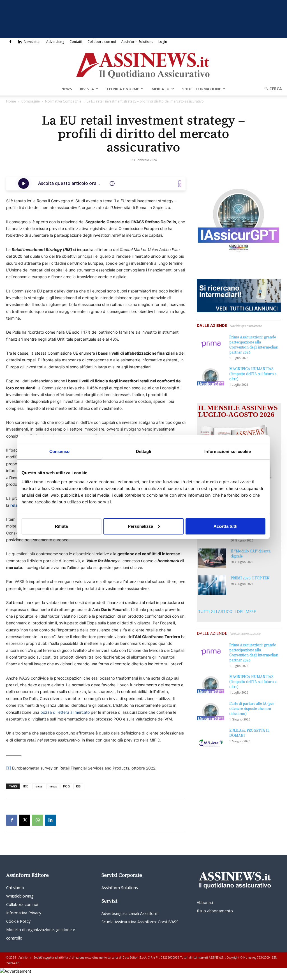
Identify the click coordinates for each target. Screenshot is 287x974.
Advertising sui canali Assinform (130, 913)
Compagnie (30, 101)
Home (11, 101)
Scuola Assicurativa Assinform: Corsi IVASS (140, 921)
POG (66, 786)
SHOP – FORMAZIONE (201, 88)
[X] (24, 820)
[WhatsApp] (37, 820)
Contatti (76, 41)
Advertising (55, 41)
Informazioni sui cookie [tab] (227, 451)
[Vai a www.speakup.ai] (179, 183)
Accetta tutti (225, 526)
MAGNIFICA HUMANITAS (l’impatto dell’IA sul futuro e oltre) (252, 373)
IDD (26, 786)
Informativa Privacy (23, 912)
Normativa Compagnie (63, 101)
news (53, 786)
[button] (271, 88)
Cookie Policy (18, 921)
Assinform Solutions (137, 41)
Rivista (87, 88)
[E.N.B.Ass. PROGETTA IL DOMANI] (211, 737)
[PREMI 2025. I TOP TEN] (212, 585)
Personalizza (140, 526)
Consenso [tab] (59, 451)
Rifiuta (61, 526)
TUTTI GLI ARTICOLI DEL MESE (227, 611)
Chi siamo (15, 887)
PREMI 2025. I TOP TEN (250, 577)
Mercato (161, 88)
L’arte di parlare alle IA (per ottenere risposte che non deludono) (251, 708)
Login (162, 41)
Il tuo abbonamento (215, 910)
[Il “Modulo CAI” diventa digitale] (212, 558)
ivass (39, 786)
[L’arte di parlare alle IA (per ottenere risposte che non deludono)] (211, 710)
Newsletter (32, 41)
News (66, 88)
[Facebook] (10, 42)
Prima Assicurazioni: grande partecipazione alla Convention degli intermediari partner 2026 (253, 344)
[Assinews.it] (143, 64)
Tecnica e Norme (123, 88)
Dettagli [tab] (143, 451)
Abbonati (205, 902)
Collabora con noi (101, 41)
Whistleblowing (19, 896)
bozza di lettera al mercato (65, 712)
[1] (8, 768)
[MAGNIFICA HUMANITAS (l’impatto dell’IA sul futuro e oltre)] (211, 375)
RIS (78, 786)
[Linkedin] (19, 42)
